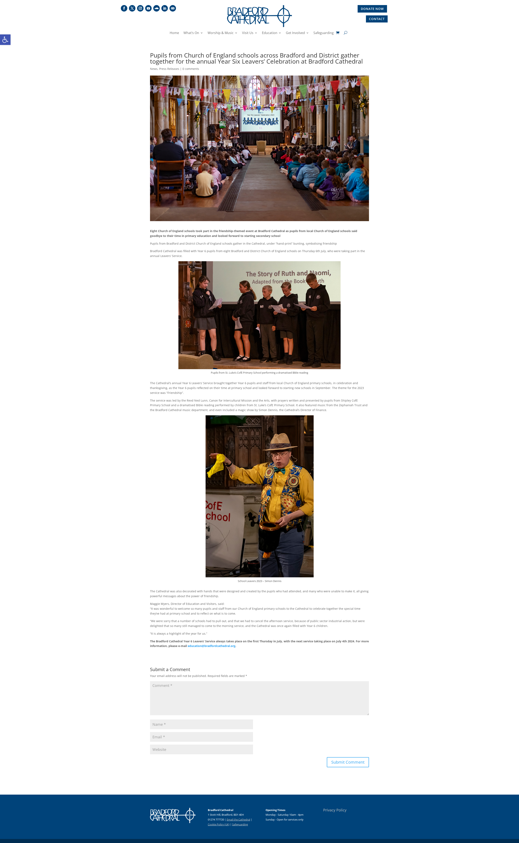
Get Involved (295, 33)
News (154, 69)
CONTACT (377, 19)
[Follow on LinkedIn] (164, 8)
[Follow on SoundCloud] (156, 8)
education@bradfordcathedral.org (211, 646)
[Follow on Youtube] (148, 8)
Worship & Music (221, 33)
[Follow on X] (132, 8)
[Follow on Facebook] (124, 8)
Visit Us (247, 33)
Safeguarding (323, 33)
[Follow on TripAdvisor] (172, 8)
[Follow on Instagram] (140, 8)
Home (174, 33)
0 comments (190, 69)
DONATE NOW (372, 9)
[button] (5, 39)
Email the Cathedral (238, 819)
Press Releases (169, 69)
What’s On (191, 33)
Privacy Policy (334, 810)
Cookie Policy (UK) (218, 824)
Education (269, 33)
